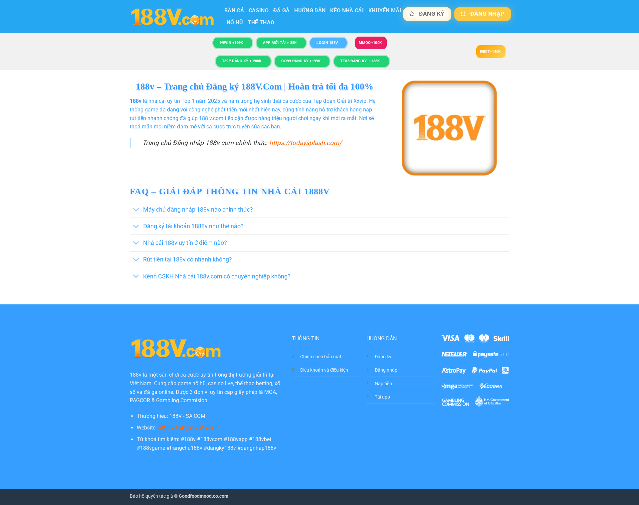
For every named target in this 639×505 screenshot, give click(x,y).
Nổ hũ (235, 22)
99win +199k (231, 43)
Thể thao (261, 22)
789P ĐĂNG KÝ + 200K (242, 61)
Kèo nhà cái (347, 10)
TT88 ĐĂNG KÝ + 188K (360, 61)
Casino (259, 10)
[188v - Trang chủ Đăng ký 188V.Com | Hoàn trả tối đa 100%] (172, 17)
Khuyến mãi (384, 10)
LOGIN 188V (327, 43)
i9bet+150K (490, 52)
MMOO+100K (370, 43)
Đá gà (281, 10)
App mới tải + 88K (280, 43)
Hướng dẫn (309, 10)
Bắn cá (234, 10)
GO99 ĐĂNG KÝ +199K (300, 61)
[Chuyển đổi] (136, 210)
